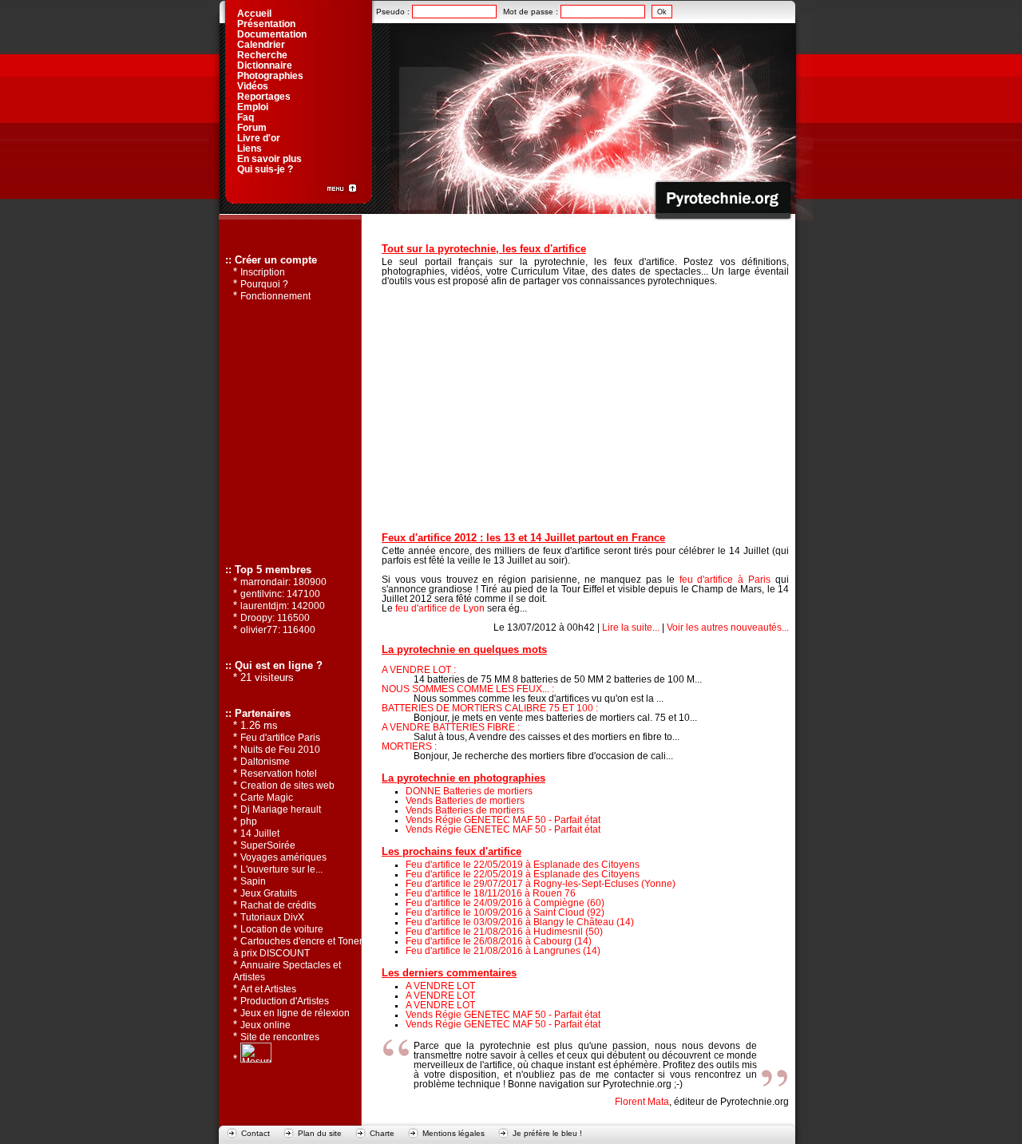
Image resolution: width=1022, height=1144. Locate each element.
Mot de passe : (532, 11)
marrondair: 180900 (283, 582)
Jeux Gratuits (268, 893)
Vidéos (252, 86)
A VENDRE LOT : (419, 670)
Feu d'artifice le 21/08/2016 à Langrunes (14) (503, 951)
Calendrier (261, 44)
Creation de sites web (287, 785)
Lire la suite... (631, 627)
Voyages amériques (283, 857)
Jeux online (265, 1025)
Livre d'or (258, 138)
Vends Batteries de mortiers (465, 801)
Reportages (264, 96)
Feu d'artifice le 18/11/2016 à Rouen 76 (491, 893)
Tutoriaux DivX (272, 917)
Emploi (252, 107)
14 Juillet (259, 833)
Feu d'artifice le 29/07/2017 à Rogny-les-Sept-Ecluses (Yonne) (540, 884)
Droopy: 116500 (275, 618)
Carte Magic (266, 797)
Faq (245, 117)
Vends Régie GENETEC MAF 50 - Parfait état (503, 820)
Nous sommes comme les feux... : (468, 689)
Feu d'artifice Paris (280, 737)
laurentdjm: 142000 (282, 606)
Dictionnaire (264, 65)
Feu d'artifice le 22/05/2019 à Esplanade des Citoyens (523, 864)
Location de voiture (281, 929)
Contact (255, 1133)
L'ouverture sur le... (281, 869)
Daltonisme (265, 761)
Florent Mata (642, 1101)
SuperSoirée (267, 845)
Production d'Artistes (284, 1001)
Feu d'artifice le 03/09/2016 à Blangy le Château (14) (520, 922)
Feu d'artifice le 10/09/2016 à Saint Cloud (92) (505, 912)
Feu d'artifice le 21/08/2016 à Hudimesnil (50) (504, 931)
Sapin (253, 881)
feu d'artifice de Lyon (440, 608)
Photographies (270, 75)
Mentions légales (453, 1133)
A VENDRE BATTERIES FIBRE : (451, 727)
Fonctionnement (275, 296)
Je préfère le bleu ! (547, 1133)
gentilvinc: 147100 (280, 594)
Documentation (272, 34)
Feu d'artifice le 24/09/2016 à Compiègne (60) (505, 903)
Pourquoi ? (264, 284)
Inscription (262, 272)
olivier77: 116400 (277, 630)
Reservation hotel (278, 773)
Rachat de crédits (278, 905)
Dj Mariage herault (280, 809)
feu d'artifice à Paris (725, 579)
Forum (252, 127)
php (248, 821)
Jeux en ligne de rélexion (295, 1013)
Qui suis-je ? (265, 169)
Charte (382, 1133)
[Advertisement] (585, 407)
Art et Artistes (268, 989)
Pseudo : (394, 11)
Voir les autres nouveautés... (728, 627)
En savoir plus (269, 158)
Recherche (262, 55)
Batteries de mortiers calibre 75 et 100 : (490, 708)
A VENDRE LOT (440, 986)
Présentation (266, 24)
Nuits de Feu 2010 (280, 749)
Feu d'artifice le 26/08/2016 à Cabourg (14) (499, 941)
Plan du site (320, 1133)
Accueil (254, 13)
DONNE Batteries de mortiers (469, 791)
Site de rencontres (279, 1037)
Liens (249, 148)
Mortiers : (409, 746)
